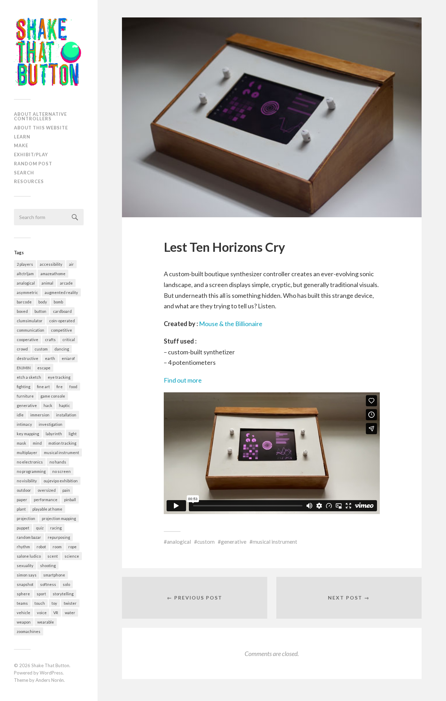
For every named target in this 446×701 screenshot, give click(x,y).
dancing (61, 349)
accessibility (51, 264)
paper (22, 499)
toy (54, 603)
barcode (24, 302)
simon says (27, 575)
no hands (57, 462)
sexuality (25, 565)
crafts (50, 339)
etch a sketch (29, 377)
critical (68, 339)
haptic (64, 405)
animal (47, 283)
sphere (23, 593)
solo (66, 584)
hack (48, 405)
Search (24, 172)
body (42, 302)
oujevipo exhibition (61, 480)
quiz (40, 528)
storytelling (63, 593)
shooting (48, 565)
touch (39, 603)
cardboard (62, 311)
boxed (22, 311)
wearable (45, 622)
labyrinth (54, 433)
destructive (27, 358)
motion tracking (62, 443)
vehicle (23, 612)
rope (72, 546)
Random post (33, 163)
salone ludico (29, 556)
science (71, 556)
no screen (61, 471)
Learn (22, 137)
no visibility (27, 480)
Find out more (183, 380)
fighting (23, 386)
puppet (23, 528)
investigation (50, 424)
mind (37, 443)
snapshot (25, 584)
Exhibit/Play (31, 154)
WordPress (51, 673)
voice (42, 612)
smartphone (54, 575)
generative (27, 405)
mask (21, 443)
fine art (43, 386)
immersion (39, 415)
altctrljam (25, 273)
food (73, 386)
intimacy (24, 424)
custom (41, 349)
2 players (25, 264)
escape (44, 367)
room (57, 546)
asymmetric (27, 292)
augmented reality (61, 292)
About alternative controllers (40, 116)
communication (30, 330)
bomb (58, 302)
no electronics (30, 462)
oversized (47, 490)
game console (52, 396)
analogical (26, 283)
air (71, 264)
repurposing (59, 537)
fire (59, 386)
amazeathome (53, 273)
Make (21, 145)
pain (66, 490)
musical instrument (61, 452)
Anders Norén (50, 680)
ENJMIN (24, 367)
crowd (22, 349)
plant (21, 509)
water (70, 612)
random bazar (29, 537)
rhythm (23, 546)
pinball (70, 499)
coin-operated (62, 320)
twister (70, 603)
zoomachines (28, 631)
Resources (29, 181)
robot (41, 546)
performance (45, 499)
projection (26, 518)
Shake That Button (50, 665)
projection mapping (59, 518)
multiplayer (27, 452)
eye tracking (59, 377)
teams (22, 603)
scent (52, 556)
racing (56, 528)
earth (50, 358)
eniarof (68, 358)
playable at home (47, 509)
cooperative (27, 339)
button (40, 311)
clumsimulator (30, 320)
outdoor (24, 490)
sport (41, 593)
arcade (66, 283)
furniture (25, 396)
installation (66, 415)
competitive (61, 330)
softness (48, 584)
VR (55, 612)
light (73, 433)
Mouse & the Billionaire (230, 323)
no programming (31, 471)
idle (20, 415)
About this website (41, 127)
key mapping (28, 433)
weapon (24, 622)
